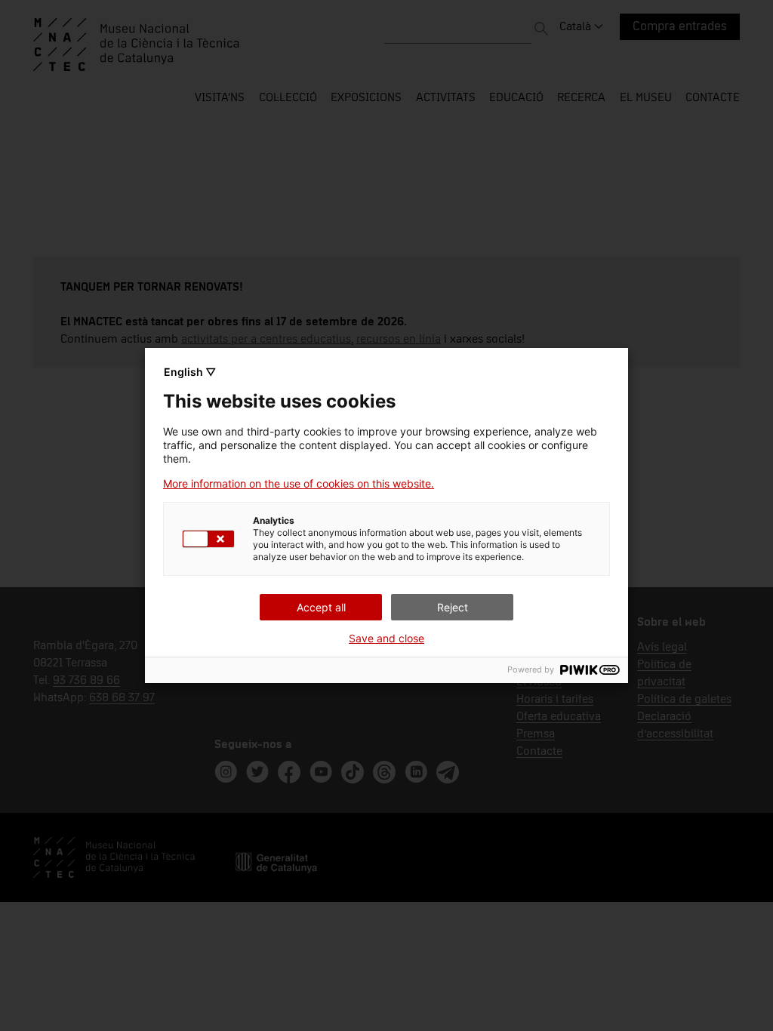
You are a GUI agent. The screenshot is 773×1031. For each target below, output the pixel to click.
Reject (452, 607)
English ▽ (190, 371)
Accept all (321, 607)
